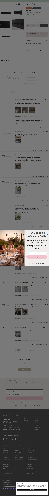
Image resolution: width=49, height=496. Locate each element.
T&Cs (37, 260)
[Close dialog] (46, 233)
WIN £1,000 (37, 257)
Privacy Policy (42, 260)
